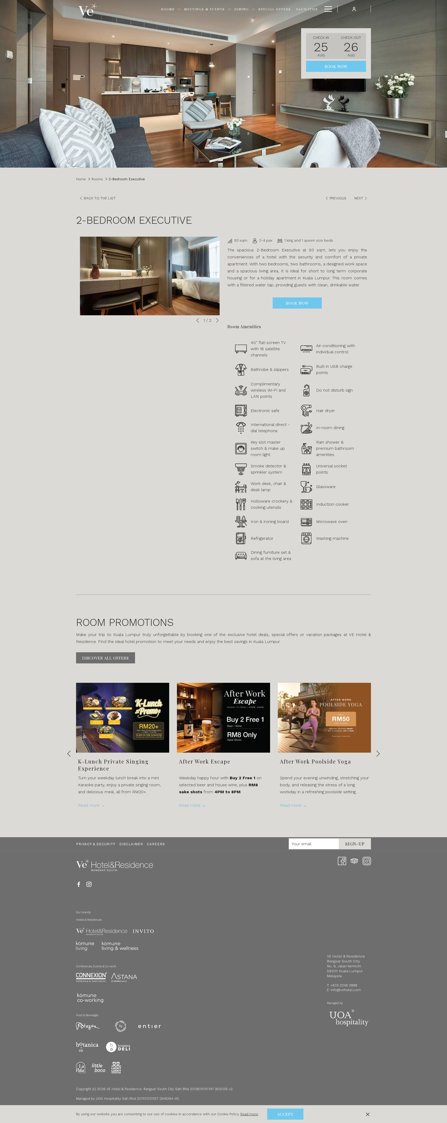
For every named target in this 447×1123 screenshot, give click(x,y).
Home (81, 179)
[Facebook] (342, 860)
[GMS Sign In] (354, 9)
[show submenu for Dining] (253, 9)
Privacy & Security (95, 844)
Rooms (97, 179)
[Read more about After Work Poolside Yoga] (324, 718)
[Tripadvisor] (354, 860)
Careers (156, 844)
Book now (336, 66)
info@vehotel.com (346, 990)
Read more (249, 1114)
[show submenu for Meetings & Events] (229, 9)
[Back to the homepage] (87, 9)
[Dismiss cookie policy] (367, 1114)
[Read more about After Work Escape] (223, 718)
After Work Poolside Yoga (315, 761)
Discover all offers (105, 658)
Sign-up (355, 844)
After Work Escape (204, 761)
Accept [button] (285, 1114)
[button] (321, 46)
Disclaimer (131, 844)
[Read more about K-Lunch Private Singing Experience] (122, 718)
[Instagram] (367, 860)
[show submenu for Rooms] (179, 9)
